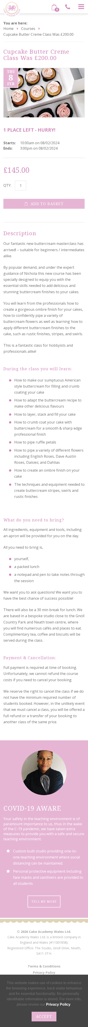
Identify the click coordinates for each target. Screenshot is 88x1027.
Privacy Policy (44, 972)
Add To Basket (47, 203)
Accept (44, 1016)
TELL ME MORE (44, 901)
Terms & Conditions (44, 966)
